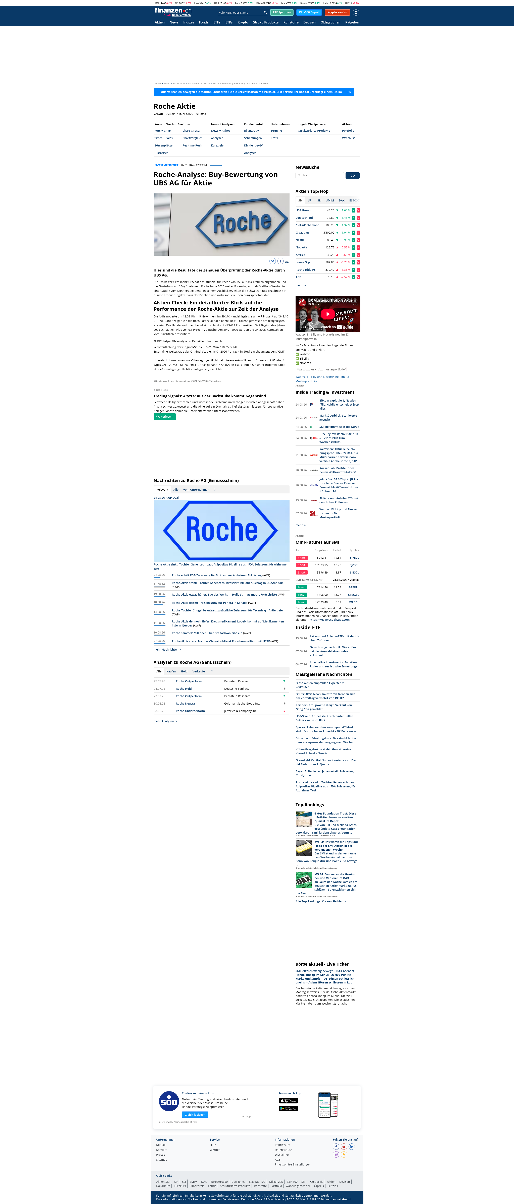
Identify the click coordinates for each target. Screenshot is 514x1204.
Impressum (282, 1145)
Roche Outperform (189, 681)
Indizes (188, 22)
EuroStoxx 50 (219, 1182)
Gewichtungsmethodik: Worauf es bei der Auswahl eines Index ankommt (333, 651)
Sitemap (161, 1159)
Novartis (302, 247)
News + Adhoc (220, 130)
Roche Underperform (190, 711)
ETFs (216, 22)
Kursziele (217, 145)
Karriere (161, 1150)
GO (353, 175)
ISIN (182, 113)
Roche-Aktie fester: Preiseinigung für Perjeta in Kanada (209, 603)
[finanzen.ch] (173, 10)
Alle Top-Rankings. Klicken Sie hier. (320, 901)
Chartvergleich (193, 138)
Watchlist (348, 138)
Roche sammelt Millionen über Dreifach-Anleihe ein (207, 633)
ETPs (229, 22)
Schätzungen (253, 138)
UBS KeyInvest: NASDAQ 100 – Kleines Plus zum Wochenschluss (338, 438)
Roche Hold (184, 688)
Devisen (309, 22)
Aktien (160, 22)
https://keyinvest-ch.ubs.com (329, 619)
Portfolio (348, 130)
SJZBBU (354, 565)
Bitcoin (303, 2)
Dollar (326, 2)
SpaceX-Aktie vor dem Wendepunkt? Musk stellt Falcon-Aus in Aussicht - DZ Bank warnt (326, 729)
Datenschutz (283, 1150)
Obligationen (330, 22)
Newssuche (307, 167)
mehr (299, 285)
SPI (176, 2)
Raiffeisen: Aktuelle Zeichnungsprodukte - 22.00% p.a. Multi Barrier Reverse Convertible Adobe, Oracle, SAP (339, 455)
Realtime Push (192, 145)
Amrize (300, 255)
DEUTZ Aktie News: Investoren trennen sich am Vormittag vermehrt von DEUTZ (325, 696)
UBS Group (303, 210)
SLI (184, 1182)
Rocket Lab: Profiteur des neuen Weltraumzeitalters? (337, 470)
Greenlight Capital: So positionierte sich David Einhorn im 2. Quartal (326, 762)
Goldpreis (316, 1182)
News (174, 22)
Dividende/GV (253, 145)
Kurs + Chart (162, 130)
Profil (274, 138)
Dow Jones (238, 1182)
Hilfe (213, 1145)
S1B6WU (353, 595)
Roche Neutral (186, 703)
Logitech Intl (304, 218)
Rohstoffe (291, 22)
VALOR (158, 113)
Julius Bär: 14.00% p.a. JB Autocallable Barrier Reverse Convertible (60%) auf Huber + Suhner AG (338, 485)
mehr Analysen (164, 721)
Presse (160, 1154)
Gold (283, 2)
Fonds (203, 22)
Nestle (300, 240)
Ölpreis (319, 1186)
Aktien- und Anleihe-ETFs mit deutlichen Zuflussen (339, 500)
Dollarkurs (163, 1186)
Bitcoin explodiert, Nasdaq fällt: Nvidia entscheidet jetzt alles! (339, 404)
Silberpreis (197, 1186)
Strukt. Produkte (265, 22)
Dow (196, 2)
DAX (216, 2)
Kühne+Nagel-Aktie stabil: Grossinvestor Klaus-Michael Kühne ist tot (323, 751)
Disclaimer (282, 1154)
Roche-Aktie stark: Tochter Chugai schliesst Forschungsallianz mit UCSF (221, 641)
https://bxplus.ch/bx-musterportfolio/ (321, 369)
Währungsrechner (298, 1186)
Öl (346, 2)
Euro (237, 2)
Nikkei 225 (276, 1182)
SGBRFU (354, 587)
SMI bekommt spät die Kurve (339, 427)
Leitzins (333, 1186)
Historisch (161, 153)
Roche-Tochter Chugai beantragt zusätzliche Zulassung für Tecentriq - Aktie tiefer (228, 610)
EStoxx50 (260, 2)
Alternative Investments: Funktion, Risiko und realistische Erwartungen (334, 664)
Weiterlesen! (164, 416)
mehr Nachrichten (166, 649)
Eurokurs (180, 1186)
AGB (277, 1159)
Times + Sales (163, 138)
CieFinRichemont (307, 225)
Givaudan (302, 232)
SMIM (193, 1182)
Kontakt (161, 1145)
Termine (276, 130)
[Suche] (265, 12)
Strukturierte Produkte (314, 130)
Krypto (243, 22)
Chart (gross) (191, 130)
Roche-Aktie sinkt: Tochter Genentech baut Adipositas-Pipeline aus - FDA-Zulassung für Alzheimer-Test (325, 786)
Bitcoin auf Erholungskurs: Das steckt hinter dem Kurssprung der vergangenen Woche (326, 740)
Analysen (217, 138)
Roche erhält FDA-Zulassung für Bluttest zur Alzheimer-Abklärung (217, 575)
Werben (215, 1150)
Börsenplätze (163, 145)
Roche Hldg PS (306, 270)
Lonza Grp (303, 262)
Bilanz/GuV (251, 130)
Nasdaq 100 (257, 1182)
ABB (298, 277)
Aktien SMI (163, 1182)
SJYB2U (354, 557)
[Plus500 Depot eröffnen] (177, 15)
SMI (157, 2)
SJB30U (354, 572)
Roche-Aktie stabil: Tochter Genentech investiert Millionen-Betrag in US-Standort (228, 583)
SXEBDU (354, 602)
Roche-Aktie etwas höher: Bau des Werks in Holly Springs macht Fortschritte (224, 594)
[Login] (356, 12)
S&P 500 (292, 1182)
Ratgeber (352, 22)
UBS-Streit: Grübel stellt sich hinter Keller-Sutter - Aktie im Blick (325, 718)
